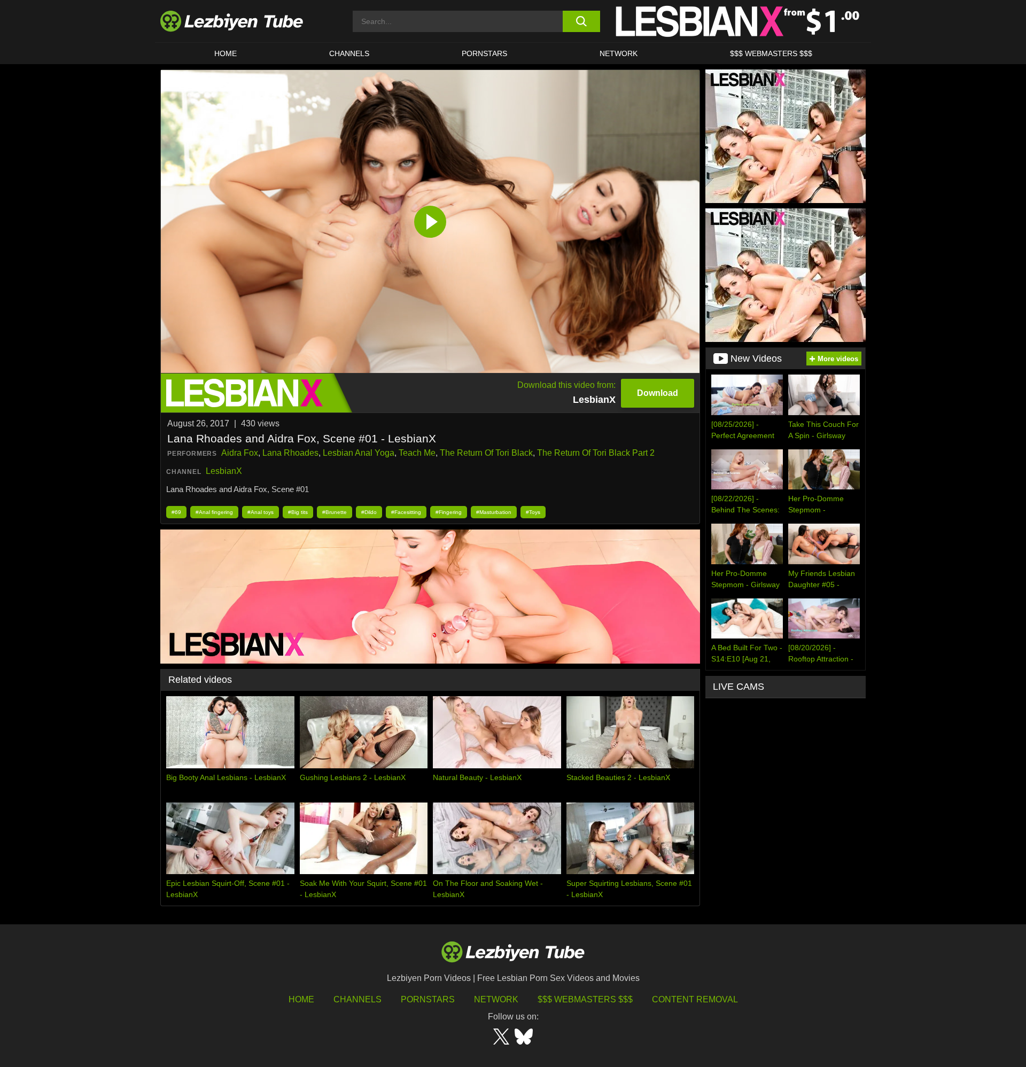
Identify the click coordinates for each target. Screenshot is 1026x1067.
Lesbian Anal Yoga (358, 452)
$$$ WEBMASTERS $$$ (771, 53)
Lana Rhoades (290, 452)
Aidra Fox (239, 452)
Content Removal (695, 999)
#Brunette (334, 512)
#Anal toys (260, 512)
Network (619, 53)
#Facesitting (406, 512)
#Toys (533, 512)
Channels (357, 999)
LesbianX (224, 471)
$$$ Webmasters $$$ (585, 999)
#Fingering (449, 512)
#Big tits (298, 512)
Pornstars (484, 53)
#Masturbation (493, 512)
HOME (225, 53)
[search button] (581, 21)
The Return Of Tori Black (486, 452)
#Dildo (369, 512)
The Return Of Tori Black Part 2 (596, 452)
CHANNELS (349, 53)
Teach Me (417, 452)
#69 (176, 512)
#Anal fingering (214, 512)
